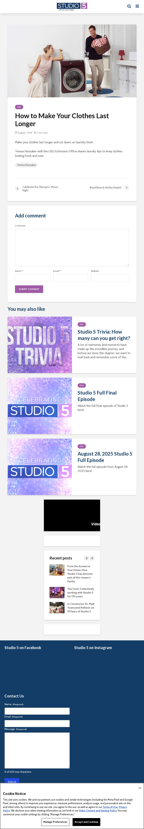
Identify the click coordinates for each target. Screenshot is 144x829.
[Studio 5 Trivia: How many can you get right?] (40, 344)
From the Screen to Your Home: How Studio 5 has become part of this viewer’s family (80, 574)
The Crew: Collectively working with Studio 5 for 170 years (80, 592)
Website (95, 271)
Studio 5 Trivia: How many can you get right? (104, 335)
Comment (20, 226)
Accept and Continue (86, 821)
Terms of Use (110, 806)
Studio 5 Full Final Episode (97, 396)
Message (15, 729)
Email (56, 271)
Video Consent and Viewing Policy (98, 810)
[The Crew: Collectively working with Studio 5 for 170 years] (57, 592)
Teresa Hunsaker (26, 165)
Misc (19, 107)
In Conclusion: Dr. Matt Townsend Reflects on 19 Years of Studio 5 (80, 607)
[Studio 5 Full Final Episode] (40, 405)
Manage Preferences (55, 821)
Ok (140, 787)
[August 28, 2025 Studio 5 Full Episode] (40, 466)
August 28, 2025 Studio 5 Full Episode (105, 457)
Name (19, 271)
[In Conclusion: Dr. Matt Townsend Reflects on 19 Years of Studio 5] (57, 607)
